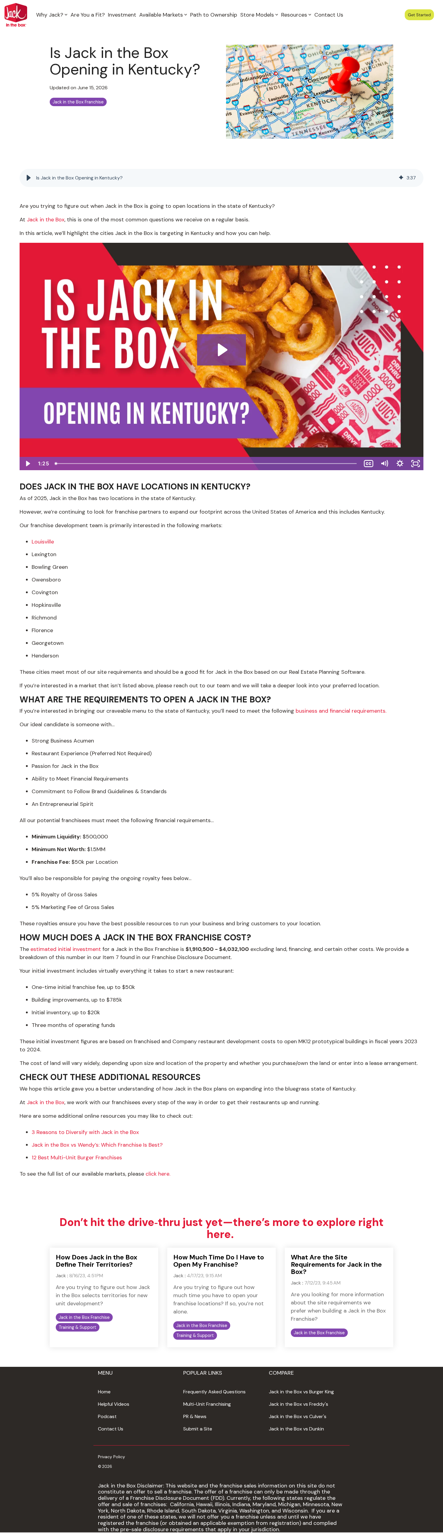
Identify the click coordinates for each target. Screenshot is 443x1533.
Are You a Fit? (88, 14)
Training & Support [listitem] (77, 1327)
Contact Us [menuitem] (110, 1429)
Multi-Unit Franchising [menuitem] (207, 1404)
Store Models (257, 14)
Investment (122, 14)
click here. (158, 1173)
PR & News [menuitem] (194, 1416)
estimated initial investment (65, 949)
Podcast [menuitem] (107, 1416)
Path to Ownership (213, 14)
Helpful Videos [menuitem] (113, 1404)
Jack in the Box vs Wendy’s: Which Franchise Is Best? (97, 1144)
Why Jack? (49, 14)
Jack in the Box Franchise (78, 102)
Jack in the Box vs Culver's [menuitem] (297, 1416)
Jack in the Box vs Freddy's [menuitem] (298, 1404)
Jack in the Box (45, 219)
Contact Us (328, 14)
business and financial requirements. (341, 710)
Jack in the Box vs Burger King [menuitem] (301, 1392)
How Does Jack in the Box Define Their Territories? (96, 1261)
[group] (221, 178)
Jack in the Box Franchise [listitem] (84, 1317)
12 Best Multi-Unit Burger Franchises (77, 1157)
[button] (29, 178)
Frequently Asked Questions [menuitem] (214, 1392)
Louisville (43, 541)
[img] (401, 178)
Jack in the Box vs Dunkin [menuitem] (296, 1429)
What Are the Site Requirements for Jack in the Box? (336, 1264)
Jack (61, 1275)
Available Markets (161, 14)
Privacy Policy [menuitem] (111, 1456)
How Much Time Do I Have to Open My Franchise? (218, 1261)
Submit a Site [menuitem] (197, 1429)
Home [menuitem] (104, 1392)
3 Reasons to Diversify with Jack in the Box (85, 1132)
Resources (294, 14)
